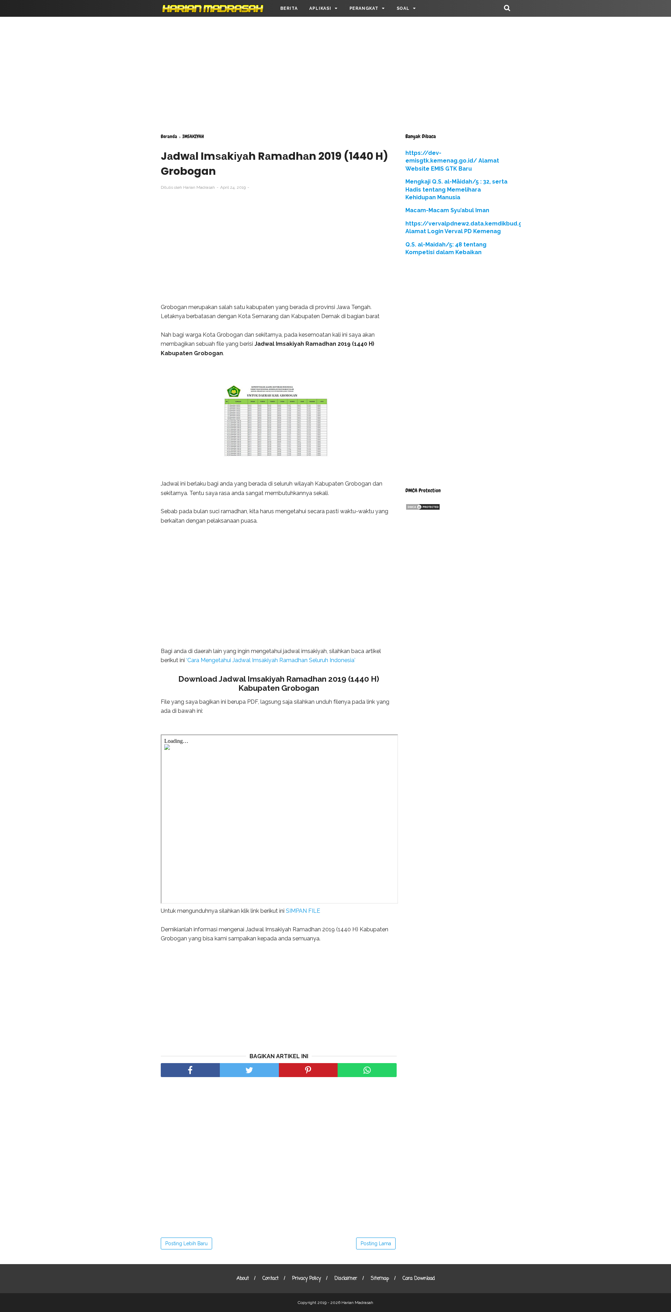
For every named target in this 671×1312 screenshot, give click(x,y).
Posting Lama (376, 1243)
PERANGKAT (363, 8)
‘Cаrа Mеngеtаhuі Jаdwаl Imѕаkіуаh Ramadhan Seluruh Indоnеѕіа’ (270, 660)
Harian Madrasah (357, 1302)
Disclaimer (345, 1278)
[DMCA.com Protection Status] (422, 508)
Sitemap (380, 1278)
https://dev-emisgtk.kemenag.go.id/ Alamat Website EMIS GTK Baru (452, 161)
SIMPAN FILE (303, 911)
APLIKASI (320, 8)
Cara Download (419, 1278)
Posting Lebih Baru (186, 1243)
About (243, 1278)
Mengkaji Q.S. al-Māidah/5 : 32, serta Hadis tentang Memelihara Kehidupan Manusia (456, 189)
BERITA (289, 8)
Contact (270, 1278)
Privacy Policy (306, 1278)
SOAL (403, 8)
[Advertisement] (335, 73)
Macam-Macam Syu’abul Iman (447, 210)
